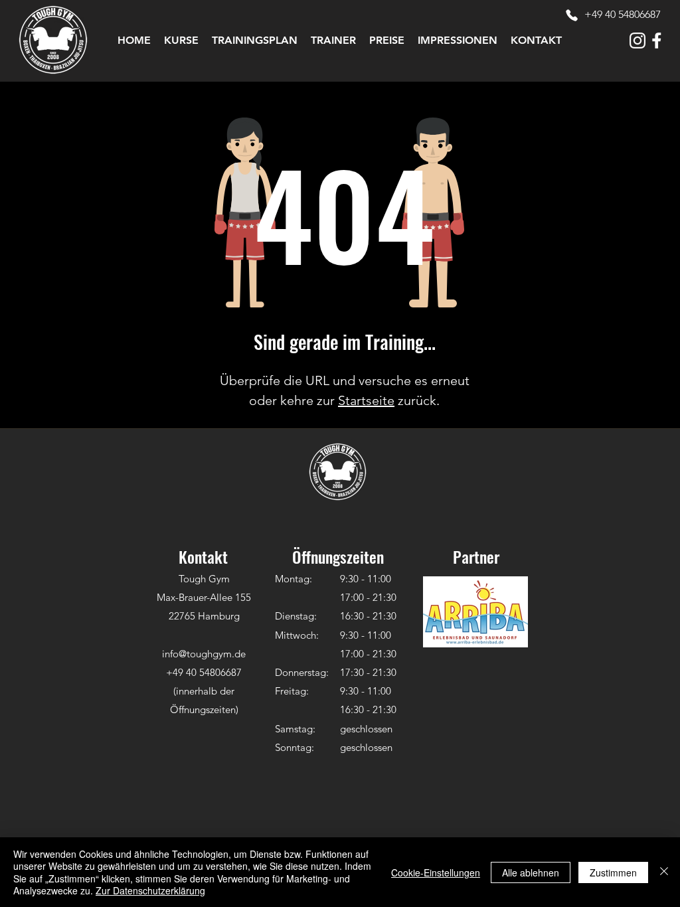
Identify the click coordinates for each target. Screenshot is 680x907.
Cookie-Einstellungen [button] (435, 872)
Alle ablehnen (530, 872)
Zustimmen (613, 872)
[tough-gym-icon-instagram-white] (637, 40)
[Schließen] (664, 872)
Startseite (366, 400)
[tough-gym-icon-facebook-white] (657, 40)
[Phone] (571, 15)
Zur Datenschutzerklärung (150, 890)
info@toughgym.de (204, 653)
